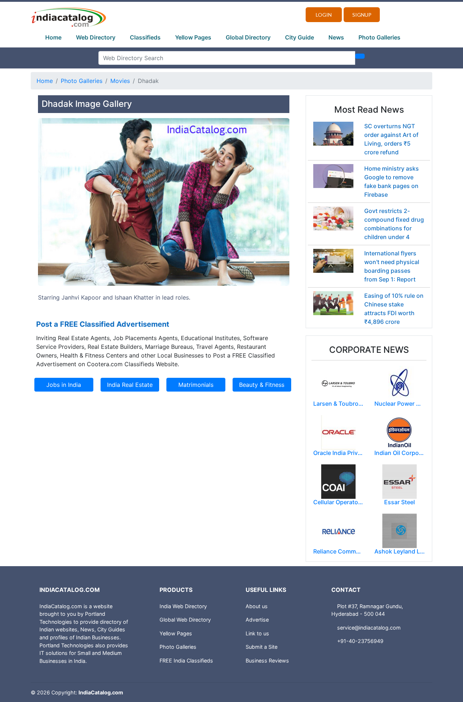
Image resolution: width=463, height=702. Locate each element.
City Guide (299, 37)
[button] (57, 216)
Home (53, 37)
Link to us (257, 633)
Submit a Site (261, 647)
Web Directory (95, 37)
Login (324, 15)
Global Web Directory (185, 620)
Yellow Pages (193, 37)
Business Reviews (267, 660)
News (336, 37)
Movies (120, 80)
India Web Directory (183, 606)
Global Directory (248, 37)
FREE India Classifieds (186, 660)
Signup (361, 15)
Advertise (257, 620)
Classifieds (145, 37)
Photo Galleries (379, 37)
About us (257, 606)
